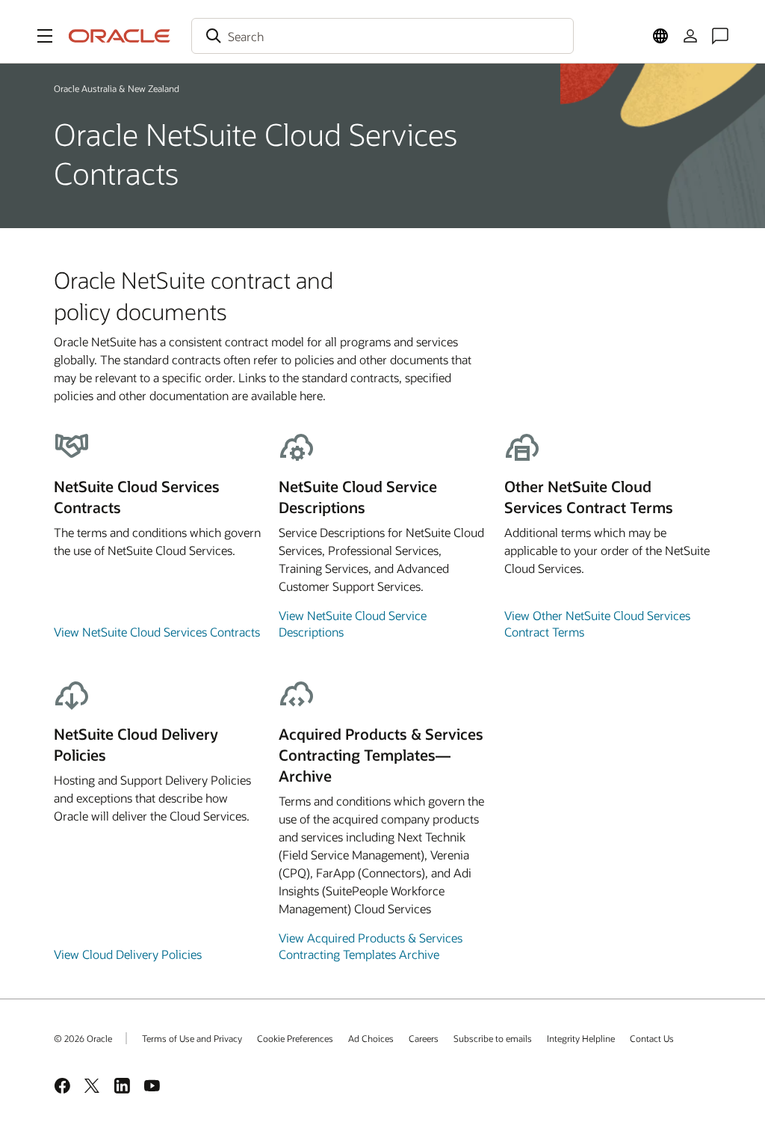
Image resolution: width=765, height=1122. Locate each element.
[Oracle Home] (119, 36)
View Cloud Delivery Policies (128, 954)
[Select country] (660, 36)
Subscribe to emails (492, 1038)
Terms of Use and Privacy (192, 1038)
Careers (424, 1038)
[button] (45, 36)
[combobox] (382, 36)
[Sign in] (690, 36)
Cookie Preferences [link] (295, 1038)
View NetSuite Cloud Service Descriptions (353, 623)
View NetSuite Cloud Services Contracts (157, 632)
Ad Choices (371, 1038)
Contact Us (652, 1038)
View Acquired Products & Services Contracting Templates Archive (370, 946)
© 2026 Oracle (83, 1038)
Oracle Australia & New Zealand (116, 88)
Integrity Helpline (581, 1038)
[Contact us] (720, 36)
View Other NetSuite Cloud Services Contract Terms (597, 623)
